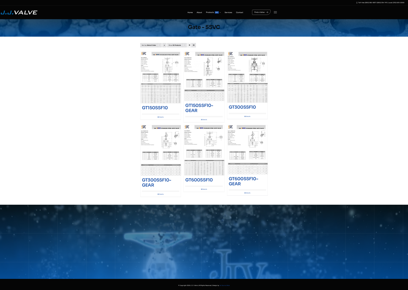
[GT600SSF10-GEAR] (247, 149)
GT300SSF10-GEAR (156, 182)
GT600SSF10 (199, 180)
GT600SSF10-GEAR (243, 181)
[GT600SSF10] (204, 150)
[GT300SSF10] (247, 77)
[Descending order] (164, 45)
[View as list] (194, 45)
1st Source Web (225, 285)
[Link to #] (275, 12)
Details (161, 117)
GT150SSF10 (155, 108)
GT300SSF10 (242, 107)
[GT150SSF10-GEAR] (204, 76)
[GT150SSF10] (160, 77)
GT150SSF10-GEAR (199, 108)
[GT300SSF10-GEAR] (160, 150)
